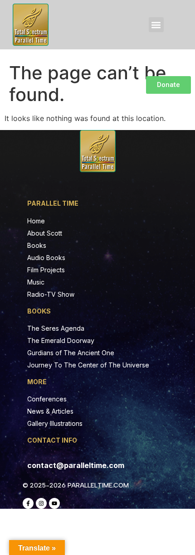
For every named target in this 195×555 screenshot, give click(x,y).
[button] (156, 24)
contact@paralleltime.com (75, 465)
